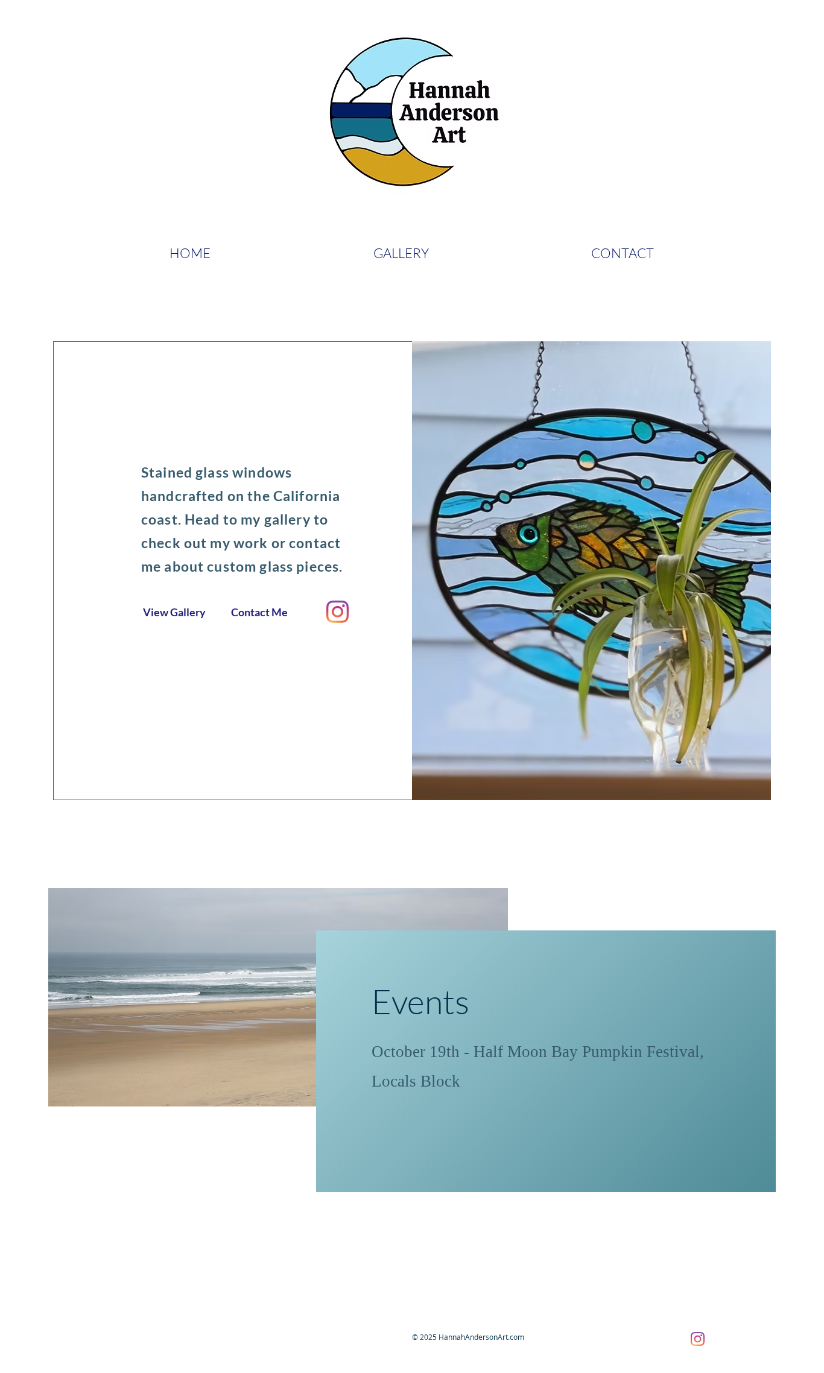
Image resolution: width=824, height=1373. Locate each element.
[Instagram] (337, 612)
